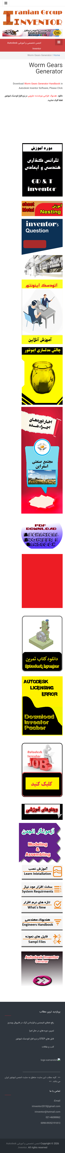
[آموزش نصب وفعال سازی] (42, 873)
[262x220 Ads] (42, 967)
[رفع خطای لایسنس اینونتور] (42, 644)
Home (56, 55)
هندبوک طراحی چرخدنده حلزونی (42, 96)
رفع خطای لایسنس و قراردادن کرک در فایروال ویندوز (31, 1023)
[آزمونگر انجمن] (41, 842)
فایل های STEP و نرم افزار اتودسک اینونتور (35, 1039)
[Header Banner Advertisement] (32, 32)
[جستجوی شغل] (42, 772)
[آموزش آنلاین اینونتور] (42, 313)
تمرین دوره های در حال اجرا (41, 1031)
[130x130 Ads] (42, 812)
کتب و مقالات (48, 1047)
